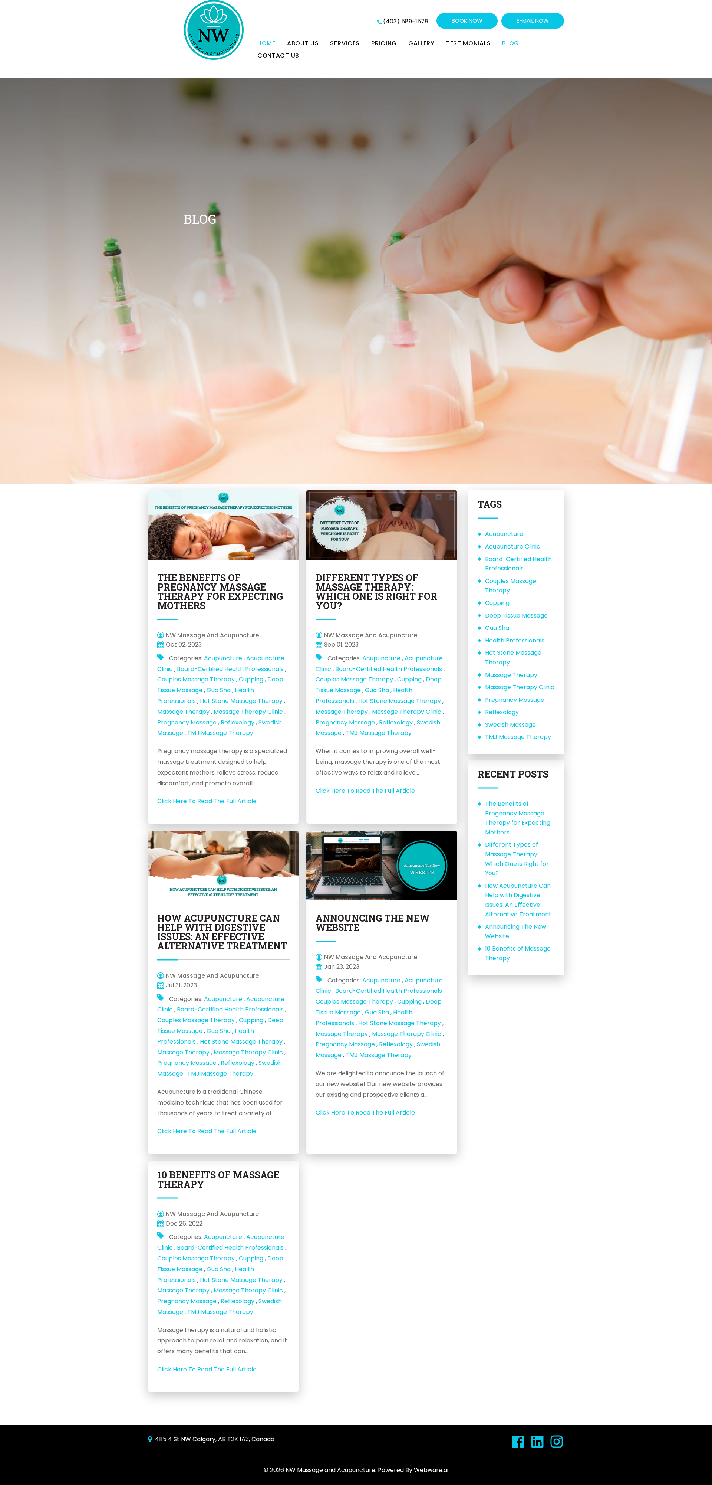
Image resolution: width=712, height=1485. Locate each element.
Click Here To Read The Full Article (207, 801)
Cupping (251, 679)
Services (345, 43)
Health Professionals (514, 640)
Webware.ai (431, 1470)
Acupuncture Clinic (512, 546)
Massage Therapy (183, 711)
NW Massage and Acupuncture (330, 1470)
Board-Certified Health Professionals (230, 669)
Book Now (467, 20)
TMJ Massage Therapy (220, 733)
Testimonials (468, 43)
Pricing (384, 43)
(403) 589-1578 (405, 21)
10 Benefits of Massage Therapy (218, 1179)
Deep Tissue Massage (516, 615)
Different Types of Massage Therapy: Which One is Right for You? (376, 592)
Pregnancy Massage (187, 722)
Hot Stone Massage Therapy (241, 701)
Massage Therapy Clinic (248, 711)
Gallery (421, 43)
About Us (303, 43)
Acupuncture (223, 658)
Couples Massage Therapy (196, 679)
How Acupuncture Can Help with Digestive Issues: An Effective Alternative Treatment (222, 932)
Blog (510, 43)
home (266, 43)
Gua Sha (219, 690)
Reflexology (237, 722)
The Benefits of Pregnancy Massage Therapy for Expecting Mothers (220, 592)
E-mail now (533, 20)
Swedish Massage (510, 724)
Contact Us (278, 55)
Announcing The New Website (373, 922)
